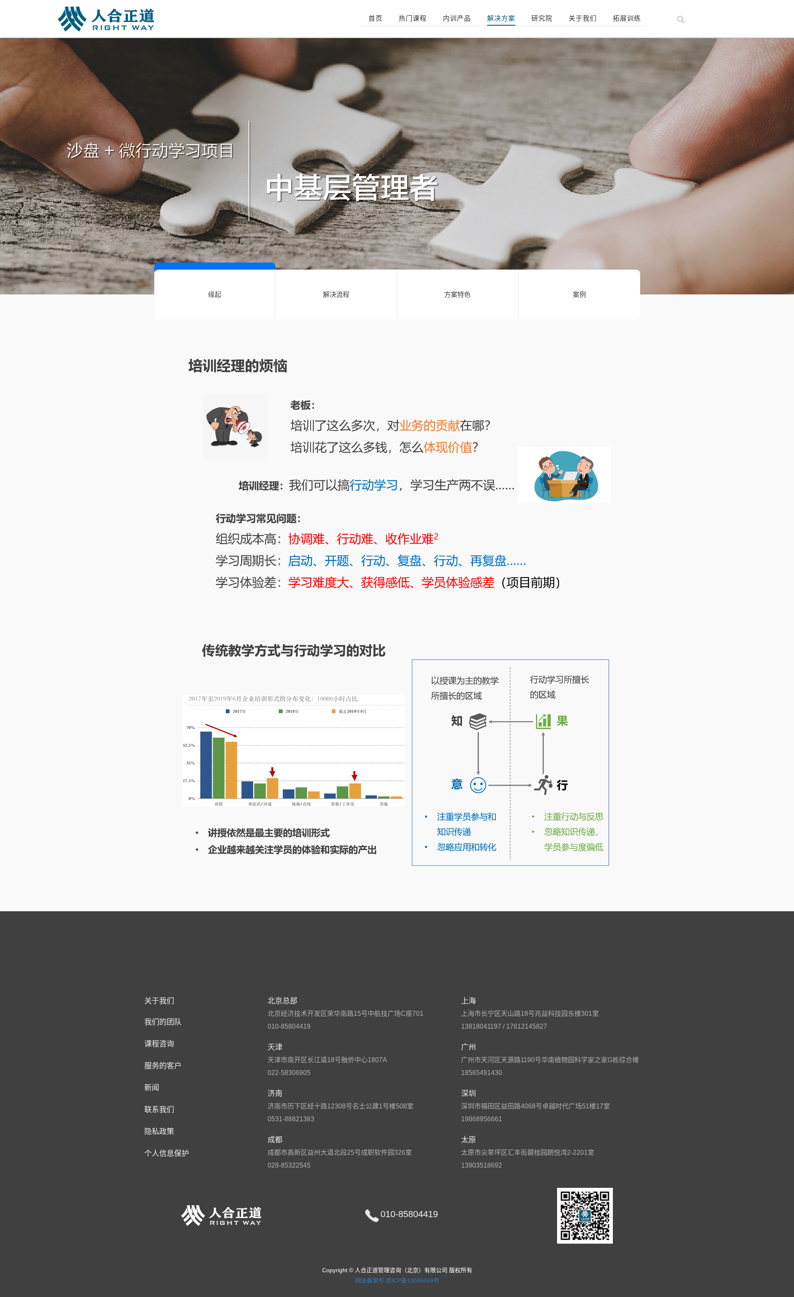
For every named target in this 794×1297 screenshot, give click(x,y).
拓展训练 (627, 18)
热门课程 (413, 18)
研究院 (541, 18)
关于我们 (583, 18)
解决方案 (501, 18)
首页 (375, 18)
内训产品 (457, 18)
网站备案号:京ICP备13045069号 (397, 1280)
